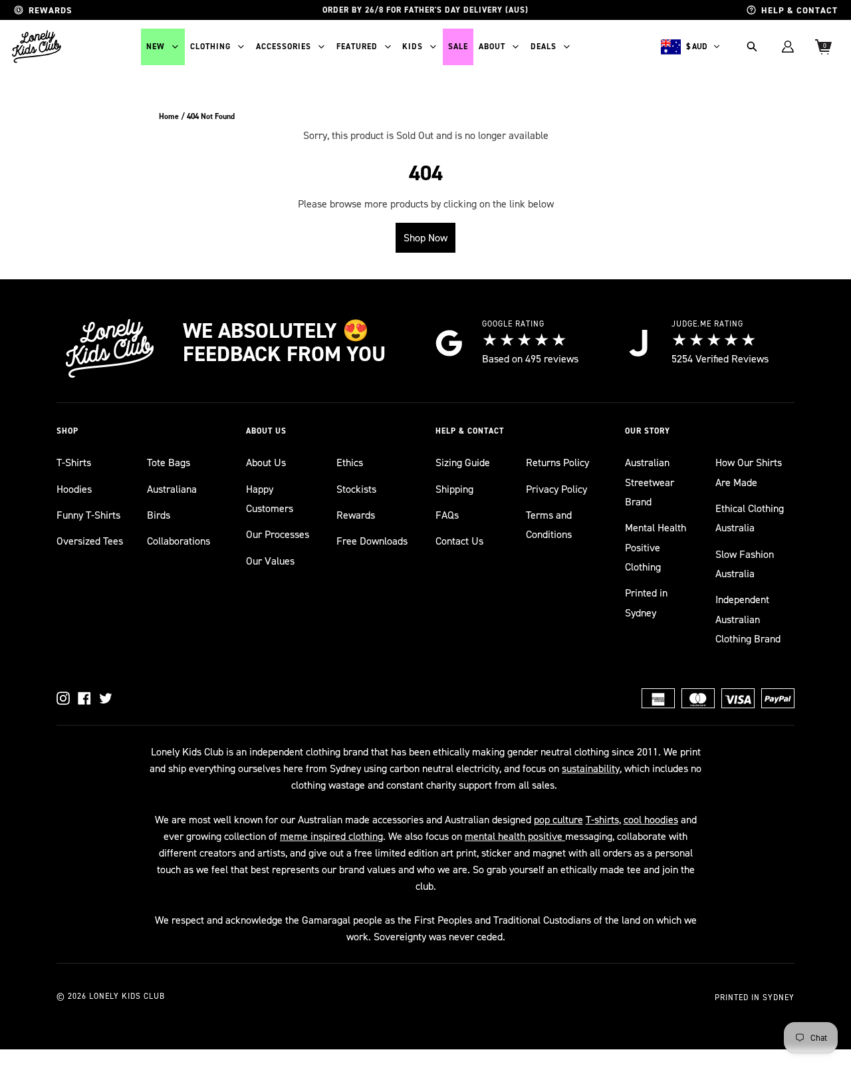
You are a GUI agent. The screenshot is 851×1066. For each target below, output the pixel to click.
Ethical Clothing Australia (749, 518)
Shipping (454, 489)
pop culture (558, 820)
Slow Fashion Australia (744, 564)
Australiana (172, 489)
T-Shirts (74, 462)
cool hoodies (651, 820)
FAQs (447, 515)
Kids (412, 46)
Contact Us (459, 541)
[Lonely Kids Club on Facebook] (84, 698)
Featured (357, 46)
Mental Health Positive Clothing (655, 547)
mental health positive (515, 836)
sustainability (591, 768)
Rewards (355, 515)
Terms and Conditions (549, 524)
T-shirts (602, 820)
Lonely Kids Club (127, 996)
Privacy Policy (556, 489)
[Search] (752, 47)
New (155, 46)
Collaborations (178, 541)
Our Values (270, 561)
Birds (158, 515)
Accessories (283, 46)
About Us (266, 462)
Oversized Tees (90, 541)
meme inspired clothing (331, 836)
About (492, 46)
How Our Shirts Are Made (748, 472)
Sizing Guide (462, 462)
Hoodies (74, 489)
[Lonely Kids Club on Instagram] (63, 698)
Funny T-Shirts (88, 515)
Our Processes (277, 534)
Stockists (356, 489)
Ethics (349, 462)
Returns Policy (557, 462)
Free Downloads (372, 541)
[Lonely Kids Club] (36, 46)
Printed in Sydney (646, 602)
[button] (141, 431)
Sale (458, 46)
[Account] (788, 47)
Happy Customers (269, 498)
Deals (543, 46)
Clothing (210, 46)
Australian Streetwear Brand (649, 482)
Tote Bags (168, 462)
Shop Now (425, 238)
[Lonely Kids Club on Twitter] (105, 698)
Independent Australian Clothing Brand (748, 619)
